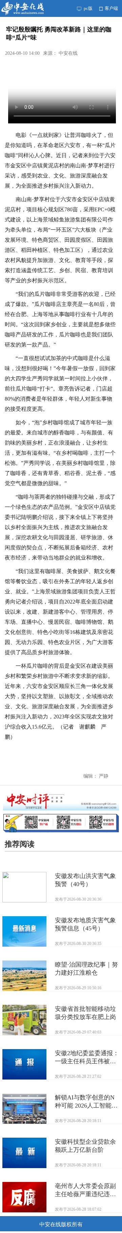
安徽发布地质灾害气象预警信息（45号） (85, 924)
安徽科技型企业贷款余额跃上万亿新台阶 (85, 1145)
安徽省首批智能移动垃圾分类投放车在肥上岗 (85, 1012)
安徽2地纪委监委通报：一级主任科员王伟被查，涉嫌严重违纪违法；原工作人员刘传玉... (87, 1057)
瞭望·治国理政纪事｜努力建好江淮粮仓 (86, 968)
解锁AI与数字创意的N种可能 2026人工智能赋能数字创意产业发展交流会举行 (86, 1102)
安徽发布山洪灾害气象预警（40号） (85, 880)
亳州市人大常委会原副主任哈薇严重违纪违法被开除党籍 (85, 1190)
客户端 (111, 8)
